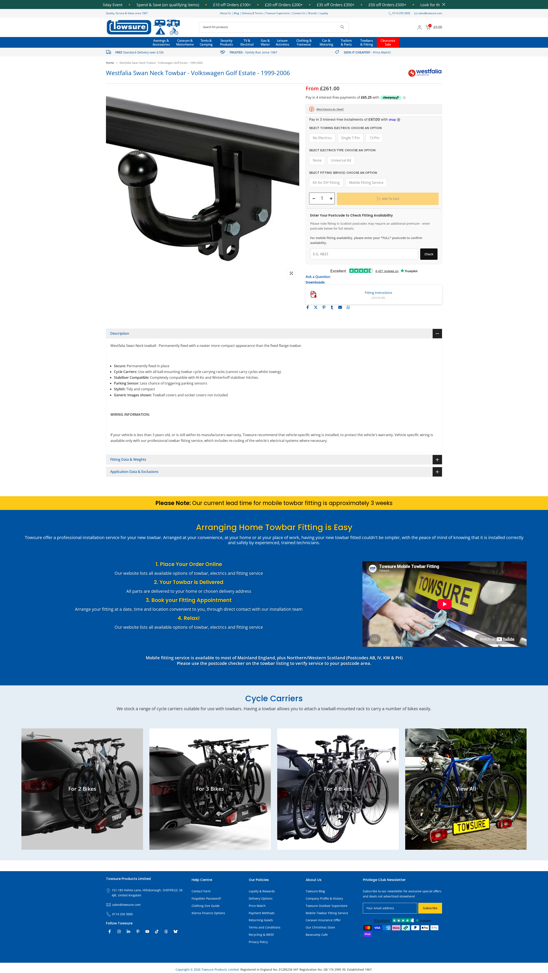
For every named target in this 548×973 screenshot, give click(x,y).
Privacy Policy (258, 942)
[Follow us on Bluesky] (175, 931)
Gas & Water (265, 42)
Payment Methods (262, 913)
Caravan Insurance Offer (323, 920)
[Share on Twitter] (316, 307)
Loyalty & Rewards (262, 891)
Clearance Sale (388, 42)
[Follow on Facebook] (109, 931)
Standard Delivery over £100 (139, 52)
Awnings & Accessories (161, 42)
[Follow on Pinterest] (137, 931)
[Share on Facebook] (308, 307)
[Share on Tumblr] (332, 307)
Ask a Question (318, 276)
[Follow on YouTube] (147, 931)
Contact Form (201, 891)
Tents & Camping (206, 42)
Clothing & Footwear (303, 42)
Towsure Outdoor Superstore (326, 906)
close (442, 4)
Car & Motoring (326, 42)
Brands (312, 13)
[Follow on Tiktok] (156, 931)
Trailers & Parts (346, 42)
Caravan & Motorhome (185, 42)
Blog (237, 13)
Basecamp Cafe (317, 935)
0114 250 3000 (401, 13)
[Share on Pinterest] (324, 307)
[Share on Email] (340, 307)
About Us (225, 13)
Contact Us (298, 13)
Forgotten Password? (206, 898)
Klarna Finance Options (208, 913)
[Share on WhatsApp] (348, 307)
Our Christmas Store (320, 927)
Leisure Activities (282, 42)
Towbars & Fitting (366, 42)
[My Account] (419, 27)
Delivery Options (261, 898)
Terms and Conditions (264, 927)
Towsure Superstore (277, 13)
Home (110, 62)
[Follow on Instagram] (119, 931)
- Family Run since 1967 (253, 52)
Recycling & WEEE (261, 935)
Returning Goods (261, 920)
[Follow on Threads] (166, 931)
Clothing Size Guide (206, 906)
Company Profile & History (324, 898)
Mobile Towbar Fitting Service (327, 913)
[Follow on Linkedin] (128, 931)
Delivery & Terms (252, 13)
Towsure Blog (315, 891)
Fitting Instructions (378, 292)
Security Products (226, 42)
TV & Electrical (247, 42)
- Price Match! (367, 52)
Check (428, 254)
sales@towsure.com (430, 13)
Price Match (257, 906)
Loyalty (324, 13)
